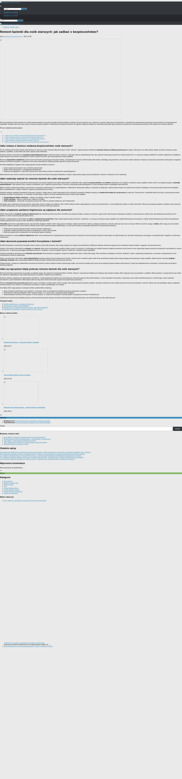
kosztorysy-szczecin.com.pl (13, 36)
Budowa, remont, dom (11, 27)
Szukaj (2, 426)
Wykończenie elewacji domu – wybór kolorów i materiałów (24, 407)
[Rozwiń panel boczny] (1, 470)
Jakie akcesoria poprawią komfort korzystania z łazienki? (22, 140)
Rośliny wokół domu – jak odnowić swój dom (19, 304)
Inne (5, 486)
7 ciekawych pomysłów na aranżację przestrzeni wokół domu (24, 643)
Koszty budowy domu (11, 488)
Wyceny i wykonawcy (11, 493)
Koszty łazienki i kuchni (12, 490)
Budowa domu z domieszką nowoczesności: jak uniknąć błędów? (26, 307)
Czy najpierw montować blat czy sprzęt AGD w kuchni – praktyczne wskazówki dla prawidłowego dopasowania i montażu (40, 455)
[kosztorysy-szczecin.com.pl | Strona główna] (10, 2)
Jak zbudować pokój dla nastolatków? (16, 306)
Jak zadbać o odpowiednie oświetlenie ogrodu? (20, 441)
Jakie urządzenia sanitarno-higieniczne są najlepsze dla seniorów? (25, 138)
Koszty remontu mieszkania (13, 491)
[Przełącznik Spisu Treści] (1, 132)
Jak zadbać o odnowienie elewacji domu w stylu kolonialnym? (25, 437)
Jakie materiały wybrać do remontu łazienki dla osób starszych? (24, 137)
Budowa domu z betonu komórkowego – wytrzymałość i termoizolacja (27, 439)
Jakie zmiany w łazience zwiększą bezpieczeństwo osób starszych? (25, 135)
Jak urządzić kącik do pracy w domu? (17, 375)
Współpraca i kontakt (11, 12)
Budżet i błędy (8, 485)
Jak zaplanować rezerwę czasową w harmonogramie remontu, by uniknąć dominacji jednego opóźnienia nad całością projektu (42, 454)
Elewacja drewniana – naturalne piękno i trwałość (21, 342)
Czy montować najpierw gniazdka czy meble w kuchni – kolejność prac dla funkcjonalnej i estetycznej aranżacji (37, 459)
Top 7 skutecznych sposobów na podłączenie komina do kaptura (25, 442)
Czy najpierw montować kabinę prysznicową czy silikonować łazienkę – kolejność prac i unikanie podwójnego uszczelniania (42, 457)
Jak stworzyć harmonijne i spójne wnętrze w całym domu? (23, 309)
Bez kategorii (8, 481)
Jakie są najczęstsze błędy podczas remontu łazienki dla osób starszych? (27, 142)
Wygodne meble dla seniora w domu (16, 444)
